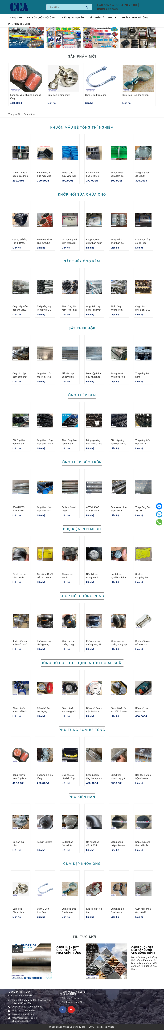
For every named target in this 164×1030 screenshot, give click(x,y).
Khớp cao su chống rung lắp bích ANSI (119, 644)
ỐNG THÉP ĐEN (82, 395)
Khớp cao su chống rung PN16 (44, 644)
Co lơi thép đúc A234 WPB (67, 845)
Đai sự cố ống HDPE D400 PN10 (19, 243)
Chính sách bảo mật (72, 1002)
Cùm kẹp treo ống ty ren (135, 95)
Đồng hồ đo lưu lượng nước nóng (43, 711)
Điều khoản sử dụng (72, 998)
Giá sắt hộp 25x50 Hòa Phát (68, 376)
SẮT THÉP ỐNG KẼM (82, 261)
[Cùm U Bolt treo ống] (101, 78)
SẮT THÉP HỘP (82, 328)
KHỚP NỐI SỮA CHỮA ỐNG (82, 194)
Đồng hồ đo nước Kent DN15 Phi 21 (141, 711)
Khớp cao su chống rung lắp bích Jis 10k (94, 644)
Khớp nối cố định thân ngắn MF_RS (94, 243)
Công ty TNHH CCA (83, 1027)
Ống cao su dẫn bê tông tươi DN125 (68, 778)
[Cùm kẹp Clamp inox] (63, 78)
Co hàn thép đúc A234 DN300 (92, 845)
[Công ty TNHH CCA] (18, 6)
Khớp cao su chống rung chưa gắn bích (69, 644)
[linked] (71, 1009)
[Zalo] (159, 514)
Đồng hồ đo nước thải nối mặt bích (19, 711)
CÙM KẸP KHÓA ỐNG (82, 864)
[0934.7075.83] (159, 522)
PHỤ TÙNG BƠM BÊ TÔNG (82, 730)
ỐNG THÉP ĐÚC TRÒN (82, 462)
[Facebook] (159, 506)
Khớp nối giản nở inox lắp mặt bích (142, 644)
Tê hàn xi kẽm (44, 842)
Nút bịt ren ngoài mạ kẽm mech (118, 577)
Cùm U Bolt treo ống (96, 95)
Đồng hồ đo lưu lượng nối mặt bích (69, 711)
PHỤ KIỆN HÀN (82, 797)
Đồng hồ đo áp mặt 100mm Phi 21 (94, 711)
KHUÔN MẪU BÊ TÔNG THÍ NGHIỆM (82, 127)
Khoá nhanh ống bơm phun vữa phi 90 (94, 778)
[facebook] (62, 1009)
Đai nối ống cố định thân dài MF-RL (69, 243)
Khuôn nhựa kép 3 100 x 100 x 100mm (93, 176)
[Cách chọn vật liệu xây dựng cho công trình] (122, 961)
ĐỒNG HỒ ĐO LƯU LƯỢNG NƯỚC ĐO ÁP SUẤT (82, 663)
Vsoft (111, 1027)
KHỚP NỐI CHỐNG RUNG (82, 596)
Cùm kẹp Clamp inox (59, 95)
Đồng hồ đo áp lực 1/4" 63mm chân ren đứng (119, 711)
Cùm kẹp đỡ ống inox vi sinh (117, 912)
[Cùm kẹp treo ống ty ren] (138, 78)
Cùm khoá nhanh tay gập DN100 (118, 778)
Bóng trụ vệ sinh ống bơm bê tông (19, 778)
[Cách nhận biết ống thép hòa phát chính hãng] (47, 961)
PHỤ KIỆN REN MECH (82, 529)
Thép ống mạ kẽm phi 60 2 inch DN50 (44, 309)
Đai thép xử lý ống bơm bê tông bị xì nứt (44, 243)
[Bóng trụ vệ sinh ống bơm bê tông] (26, 78)
